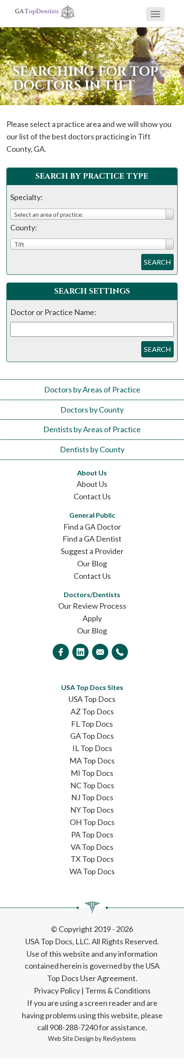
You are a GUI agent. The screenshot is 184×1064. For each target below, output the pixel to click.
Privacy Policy (57, 990)
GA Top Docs (92, 735)
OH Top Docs (92, 822)
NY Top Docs (92, 809)
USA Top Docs (92, 699)
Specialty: (26, 197)
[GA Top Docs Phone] (120, 652)
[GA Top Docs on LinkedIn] (80, 652)
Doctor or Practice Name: (53, 312)
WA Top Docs (92, 871)
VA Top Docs (92, 847)
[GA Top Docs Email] (100, 652)
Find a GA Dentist (92, 538)
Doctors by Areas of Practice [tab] (92, 389)
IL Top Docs (92, 748)
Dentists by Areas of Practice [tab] (92, 429)
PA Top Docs (92, 834)
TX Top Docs (92, 859)
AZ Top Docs (92, 711)
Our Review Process (92, 605)
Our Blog (92, 563)
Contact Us (92, 496)
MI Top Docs (92, 773)
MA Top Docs (92, 760)
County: (23, 227)
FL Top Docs (92, 723)
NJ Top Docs (92, 797)
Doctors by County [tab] (92, 409)
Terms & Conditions (118, 990)
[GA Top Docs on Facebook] (61, 652)
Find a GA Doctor (92, 526)
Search (157, 262)
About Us (92, 484)
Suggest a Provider (92, 551)
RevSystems (119, 1038)
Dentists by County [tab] (92, 449)
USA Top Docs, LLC (57, 941)
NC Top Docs (92, 785)
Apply (92, 618)
